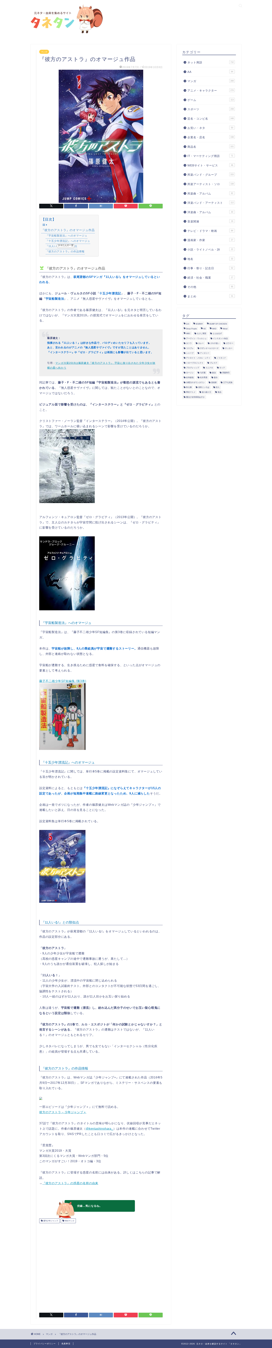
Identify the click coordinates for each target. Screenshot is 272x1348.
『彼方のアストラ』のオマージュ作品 (68, 230)
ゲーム (210, 100)
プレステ (213, 363)
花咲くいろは (203, 387)
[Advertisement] (101, 1266)
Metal (225, 329)
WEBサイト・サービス (210, 165)
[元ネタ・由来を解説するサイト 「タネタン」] (66, 33)
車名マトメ (190, 392)
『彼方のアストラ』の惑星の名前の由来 (70, 1183)
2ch (187, 324)
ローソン (190, 373)
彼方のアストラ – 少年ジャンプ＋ (62, 1112)
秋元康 (189, 387)
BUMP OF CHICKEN (218, 324)
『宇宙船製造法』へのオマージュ (66, 235)
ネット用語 (210, 62)
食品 (219, 392)
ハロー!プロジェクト (194, 363)
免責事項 (65, 1343)
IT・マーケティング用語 (210, 156)
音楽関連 (210, 221)
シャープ (190, 353)
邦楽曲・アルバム (210, 193)
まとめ (210, 296)
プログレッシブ (192, 368)
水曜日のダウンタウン (195, 382)
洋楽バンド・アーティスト (210, 202)
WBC (188, 334)
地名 (210, 259)
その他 (210, 286)
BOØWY (199, 324)
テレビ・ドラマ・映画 (210, 230)
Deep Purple (191, 329)
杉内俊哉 (190, 378)
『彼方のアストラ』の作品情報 (65, 251)
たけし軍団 (201, 334)
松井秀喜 (203, 378)
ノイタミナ (221, 358)
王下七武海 (227, 382)
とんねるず (217, 334)
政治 (214, 373)
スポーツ (210, 109)
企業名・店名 (210, 137)
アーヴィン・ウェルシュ (196, 338)
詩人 (217, 387)
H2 (204, 329)
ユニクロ (209, 368)
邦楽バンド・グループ (210, 174)
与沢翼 (203, 373)
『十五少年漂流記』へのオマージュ (68, 240)
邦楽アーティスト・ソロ (210, 184)
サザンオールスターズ (209, 348)
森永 (216, 378)
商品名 (210, 146)
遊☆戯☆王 (206, 392)
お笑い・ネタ (210, 127)
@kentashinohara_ (99, 1128)
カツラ (189, 343)
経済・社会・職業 (210, 277)
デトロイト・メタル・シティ (198, 358)
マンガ (44, 52)
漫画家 (214, 382)
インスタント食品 (220, 338)
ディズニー (204, 353)
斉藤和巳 (226, 373)
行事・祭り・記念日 (210, 268)
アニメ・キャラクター (210, 90)
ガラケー (229, 343)
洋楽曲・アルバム (210, 212)
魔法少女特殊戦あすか (195, 397)
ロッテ (222, 368)
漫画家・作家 (210, 240)
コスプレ (190, 348)
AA (210, 71)
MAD (214, 329)
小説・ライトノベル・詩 (210, 249)
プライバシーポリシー (44, 1343)
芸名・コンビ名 (210, 118)
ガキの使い (214, 343)
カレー (201, 343)
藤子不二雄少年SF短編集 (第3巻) (62, 681)
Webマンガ (69, 1221)
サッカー (228, 348)
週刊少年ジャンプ (50, 1221)
